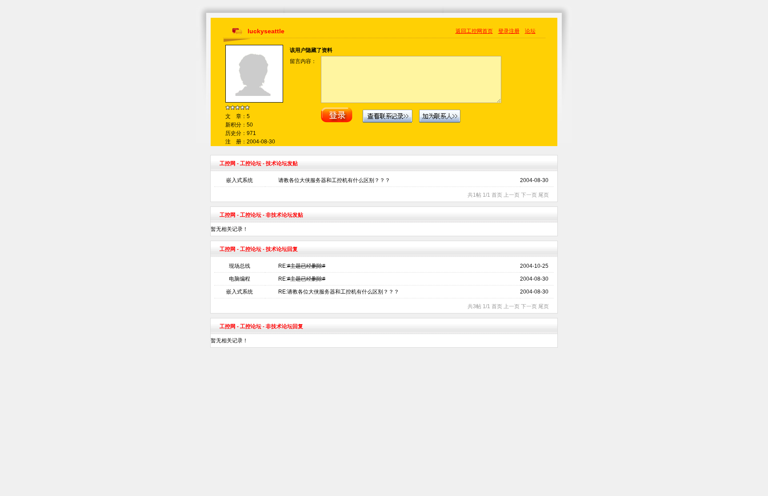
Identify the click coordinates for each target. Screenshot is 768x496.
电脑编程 (239, 279)
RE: (301, 266)
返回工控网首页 (474, 31)
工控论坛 (250, 163)
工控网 (228, 163)
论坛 (530, 31)
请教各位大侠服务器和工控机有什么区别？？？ (334, 180)
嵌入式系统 (239, 180)
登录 (503, 31)
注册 (514, 31)
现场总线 (239, 266)
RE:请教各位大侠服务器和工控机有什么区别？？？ (338, 292)
